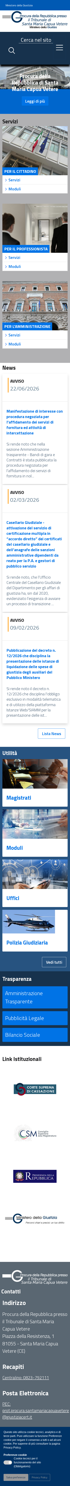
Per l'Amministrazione (27, 326)
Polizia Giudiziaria (27, 942)
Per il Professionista (26, 249)
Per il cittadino (20, 171)
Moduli (14, 848)
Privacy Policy (39, 1477)
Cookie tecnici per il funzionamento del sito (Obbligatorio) (27, 1462)
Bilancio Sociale (22, 1035)
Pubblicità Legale (24, 1018)
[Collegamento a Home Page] (34, 21)
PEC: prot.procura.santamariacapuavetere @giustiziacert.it (35, 1410)
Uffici (12, 898)
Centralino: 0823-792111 (25, 1377)
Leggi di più (35, 101)
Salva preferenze (15, 1477)
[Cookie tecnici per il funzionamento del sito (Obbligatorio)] (8, 1462)
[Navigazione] (59, 47)
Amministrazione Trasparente (24, 997)
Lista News (51, 733)
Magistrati (18, 798)
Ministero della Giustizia (19, 5)
